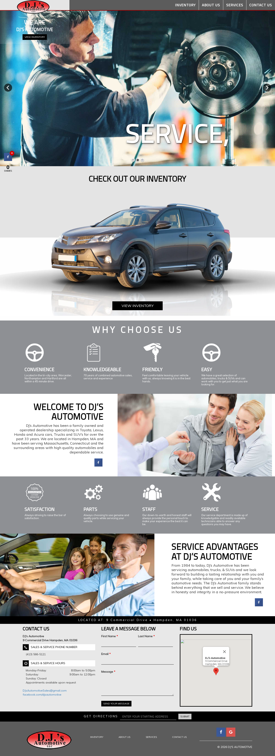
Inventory (185, 5)
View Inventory (35, 36)
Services (234, 5)
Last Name (146, 636)
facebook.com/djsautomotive (42, 694)
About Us (211, 5)
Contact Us (260, 5)
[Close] (224, 651)
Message (108, 671)
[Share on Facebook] (98, 465)
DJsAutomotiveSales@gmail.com (45, 690)
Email (106, 654)
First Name (109, 636)
